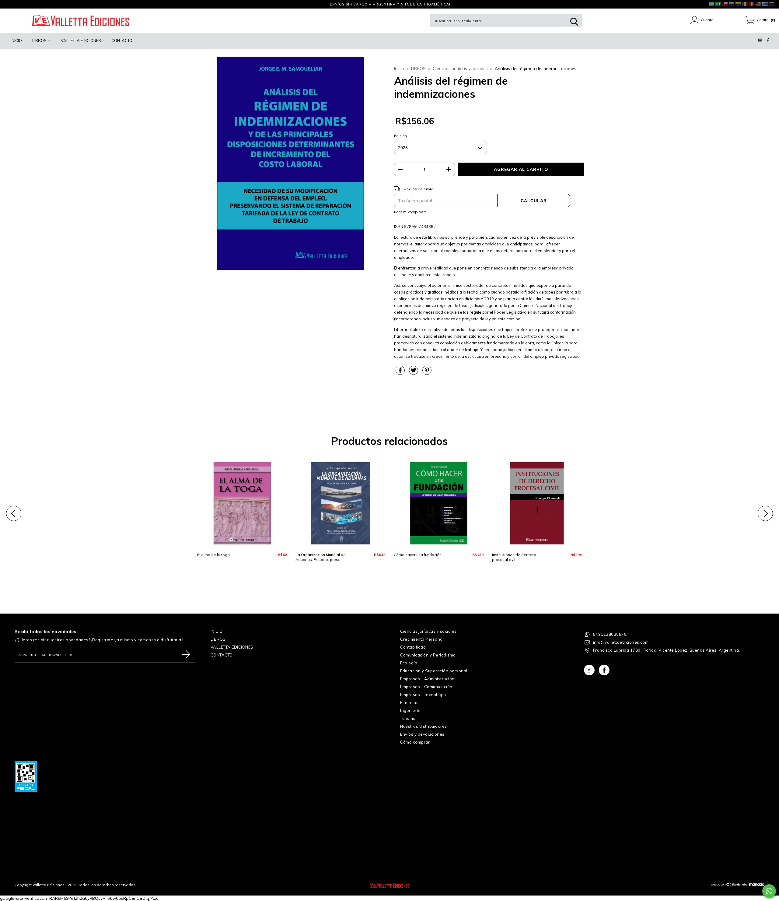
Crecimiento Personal (422, 639)
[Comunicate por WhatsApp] (769, 891)
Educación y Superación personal (433, 670)
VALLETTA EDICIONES (81, 40)
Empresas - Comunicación (426, 686)
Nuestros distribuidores (423, 726)
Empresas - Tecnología (423, 694)
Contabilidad (413, 647)
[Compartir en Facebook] (401, 372)
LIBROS (39, 40)
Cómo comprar (415, 742)
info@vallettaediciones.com (621, 642)
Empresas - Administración (427, 678)
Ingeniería (410, 710)
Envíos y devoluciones (422, 734)
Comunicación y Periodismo (428, 655)
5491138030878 (610, 634)
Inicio (399, 68)
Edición (400, 135)
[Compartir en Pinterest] (426, 372)
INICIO (16, 40)
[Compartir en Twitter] (414, 372)
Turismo (408, 718)
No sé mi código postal (411, 212)
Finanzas (409, 702)
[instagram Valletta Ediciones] (9, 4)
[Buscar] (574, 22)
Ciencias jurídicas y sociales (460, 68)
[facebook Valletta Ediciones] (16, 4)
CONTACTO (121, 40)
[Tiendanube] (730, 885)
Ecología (408, 662)
